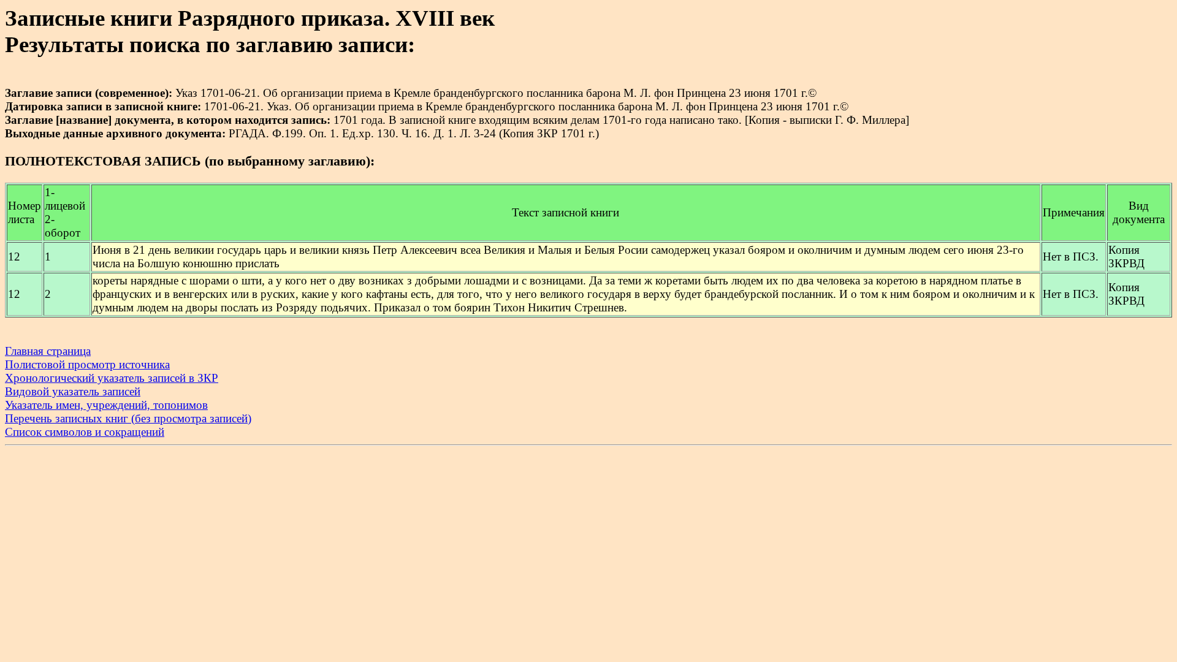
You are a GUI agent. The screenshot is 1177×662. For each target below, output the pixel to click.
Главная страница (48, 350)
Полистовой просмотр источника (87, 364)
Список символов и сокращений (84, 431)
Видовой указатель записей (72, 391)
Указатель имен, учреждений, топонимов (106, 404)
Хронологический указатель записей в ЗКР (111, 377)
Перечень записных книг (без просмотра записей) (128, 418)
